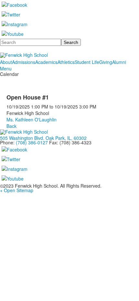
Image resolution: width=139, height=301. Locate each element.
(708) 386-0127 (32, 142)
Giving (105, 62)
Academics (46, 62)
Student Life (87, 62)
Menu (6, 68)
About (6, 62)
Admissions (23, 62)
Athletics (66, 62)
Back (11, 126)
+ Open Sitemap (16, 190)
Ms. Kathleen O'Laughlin (31, 119)
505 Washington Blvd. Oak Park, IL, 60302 (43, 138)
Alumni (119, 62)
